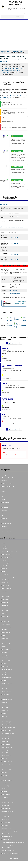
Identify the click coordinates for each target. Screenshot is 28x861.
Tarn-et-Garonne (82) (7, 780)
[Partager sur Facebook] (24, 318)
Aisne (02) (4, 546)
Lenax (13, 59)
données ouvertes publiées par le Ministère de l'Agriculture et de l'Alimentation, (13, 70)
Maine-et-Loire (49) (6, 683)
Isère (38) (4, 652)
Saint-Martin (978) (6, 839)
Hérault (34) (5, 641)
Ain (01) (4, 543)
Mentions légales (14, 858)
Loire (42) (4, 663)
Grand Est (4, 494)
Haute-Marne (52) (6, 691)
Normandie (5, 518)
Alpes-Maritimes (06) (7, 557)
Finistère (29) (5, 621)
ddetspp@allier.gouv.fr (14, 293)
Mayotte (4, 515)
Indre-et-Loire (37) (6, 649)
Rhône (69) (5, 741)
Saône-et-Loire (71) (7, 747)
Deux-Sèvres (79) (6, 769)
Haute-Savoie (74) (6, 755)
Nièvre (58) (5, 710)
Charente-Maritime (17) (7, 588)
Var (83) (4, 783)
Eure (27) (4, 613)
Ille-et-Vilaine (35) (6, 643)
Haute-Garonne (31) (7, 632)
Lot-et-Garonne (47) (7, 677)
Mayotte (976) (5, 833)
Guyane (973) (5, 825)
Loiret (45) (4, 672)
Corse (3, 491)
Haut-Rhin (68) (5, 738)
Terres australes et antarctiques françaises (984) (13, 842)
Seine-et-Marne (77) (7, 764)
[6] (20, 343)
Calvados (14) (5, 579)
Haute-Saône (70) (6, 744)
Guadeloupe (5, 496)
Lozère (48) (5, 680)
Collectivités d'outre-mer (8, 486)
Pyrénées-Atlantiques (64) (8, 727)
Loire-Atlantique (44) (7, 669)
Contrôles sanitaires (15, 3)
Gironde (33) (5, 638)
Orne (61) (4, 719)
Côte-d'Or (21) (5, 596)
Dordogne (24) (5, 605)
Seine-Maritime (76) (7, 761)
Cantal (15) (5, 582)
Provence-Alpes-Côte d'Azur (9, 531)
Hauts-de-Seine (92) (7, 808)
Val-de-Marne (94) (6, 814)
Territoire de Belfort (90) (8, 802)
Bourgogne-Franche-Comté (8, 477)
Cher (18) (4, 591)
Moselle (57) (5, 707)
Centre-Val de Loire (6, 483)
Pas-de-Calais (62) (6, 721)
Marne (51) (5, 688)
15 (15, 343)
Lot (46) (4, 674)
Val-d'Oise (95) (5, 816)
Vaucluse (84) (5, 785)
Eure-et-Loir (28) (6, 616)
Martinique (4, 513)
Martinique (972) (6, 822)
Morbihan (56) (5, 705)
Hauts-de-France (6, 502)
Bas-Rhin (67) (5, 736)
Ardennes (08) (5, 563)
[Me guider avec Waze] (10, 325)
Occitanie (4, 526)
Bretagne (4, 480)
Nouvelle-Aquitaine (6, 523)
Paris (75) (4, 758)
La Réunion (5, 510)
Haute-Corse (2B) (6, 627)
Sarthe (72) (5, 750)
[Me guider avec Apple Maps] (24, 325)
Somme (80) (5, 772)
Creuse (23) (5, 602)
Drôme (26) (5, 610)
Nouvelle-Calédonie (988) (8, 850)
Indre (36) (4, 646)
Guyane (4, 499)
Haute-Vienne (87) (6, 794)
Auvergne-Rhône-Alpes (7, 475)
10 (12, 343)
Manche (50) (5, 686)
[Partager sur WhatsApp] (10, 318)
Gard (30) (4, 629)
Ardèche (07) (5, 560)
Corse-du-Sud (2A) (6, 624)
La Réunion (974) (6, 828)
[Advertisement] (14, 34)
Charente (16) (5, 585)
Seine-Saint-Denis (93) (7, 811)
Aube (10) (4, 568)
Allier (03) (4, 548)
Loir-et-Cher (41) (6, 660)
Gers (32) (4, 635)
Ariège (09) (5, 565)
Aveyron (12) (5, 574)
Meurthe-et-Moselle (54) (8, 699)
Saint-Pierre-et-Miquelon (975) (9, 831)
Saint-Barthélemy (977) (7, 836)
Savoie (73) (5, 752)
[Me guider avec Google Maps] (17, 325)
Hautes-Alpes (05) (6, 554)
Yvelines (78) (5, 767)
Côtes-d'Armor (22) (6, 599)
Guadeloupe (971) (6, 819)
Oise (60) (4, 716)
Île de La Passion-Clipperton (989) (10, 853)
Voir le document (14, 237)
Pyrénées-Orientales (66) (8, 733)
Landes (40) (5, 657)
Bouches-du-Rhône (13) (8, 577)
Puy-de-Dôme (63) (6, 724)
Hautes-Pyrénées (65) (7, 730)
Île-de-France (5, 507)
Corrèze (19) (5, 593)
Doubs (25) (5, 608)
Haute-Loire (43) (6, 666)
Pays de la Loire (6, 529)
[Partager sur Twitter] (17, 318)
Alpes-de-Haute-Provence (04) (9, 551)
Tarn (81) (4, 775)
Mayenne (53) (5, 694)
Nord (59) (4, 713)
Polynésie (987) (6, 847)
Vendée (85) (5, 788)
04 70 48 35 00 (13, 290)
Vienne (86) (5, 791)
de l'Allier (3, 61)
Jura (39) (4, 655)
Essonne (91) (5, 805)
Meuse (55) (5, 702)
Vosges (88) (5, 797)
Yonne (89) (5, 800)
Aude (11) (4, 571)
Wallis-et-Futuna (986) (7, 845)
